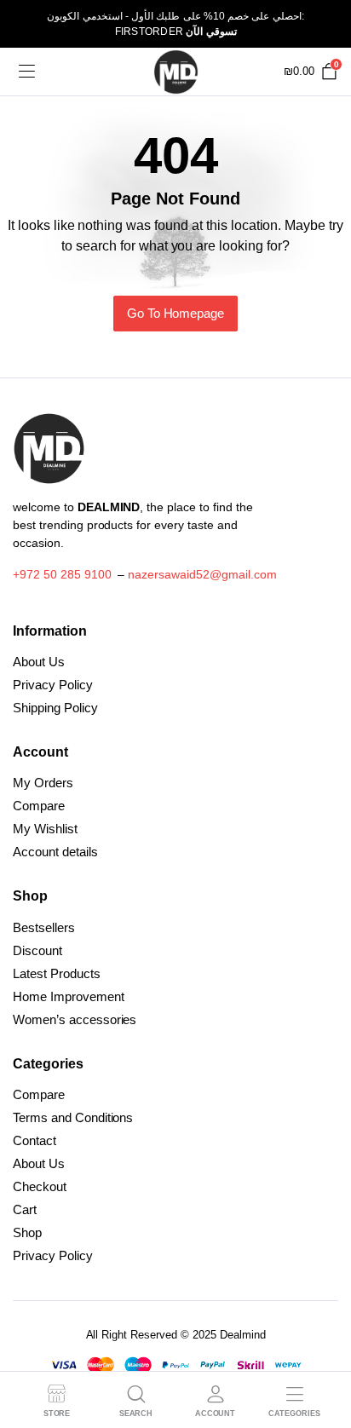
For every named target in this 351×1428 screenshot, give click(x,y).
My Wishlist (45, 828)
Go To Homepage (176, 313)
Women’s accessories (74, 1019)
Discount (37, 950)
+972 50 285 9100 (62, 574)
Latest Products (57, 973)
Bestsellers (44, 927)
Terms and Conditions (73, 1117)
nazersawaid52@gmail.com (202, 574)
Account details (55, 851)
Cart (25, 1209)
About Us (39, 661)
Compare (39, 805)
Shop (27, 1232)
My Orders (43, 782)
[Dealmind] (176, 72)
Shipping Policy (55, 707)
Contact (34, 1140)
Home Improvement (68, 996)
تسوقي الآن (211, 31)
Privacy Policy (53, 684)
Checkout (39, 1186)
